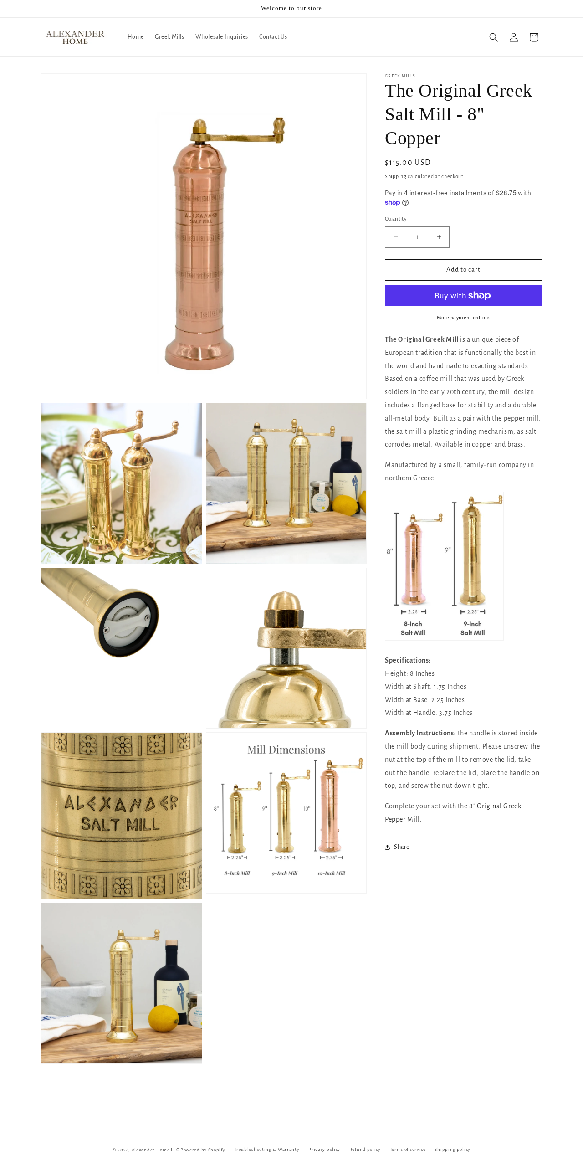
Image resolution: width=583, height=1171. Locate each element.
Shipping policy (452, 1149)
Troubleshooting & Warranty (266, 1149)
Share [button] (401, 847)
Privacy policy (324, 1149)
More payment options (463, 317)
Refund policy (365, 1149)
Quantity (396, 219)
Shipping (396, 176)
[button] (494, 37)
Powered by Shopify (202, 1149)
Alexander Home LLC (155, 1149)
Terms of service (408, 1149)
